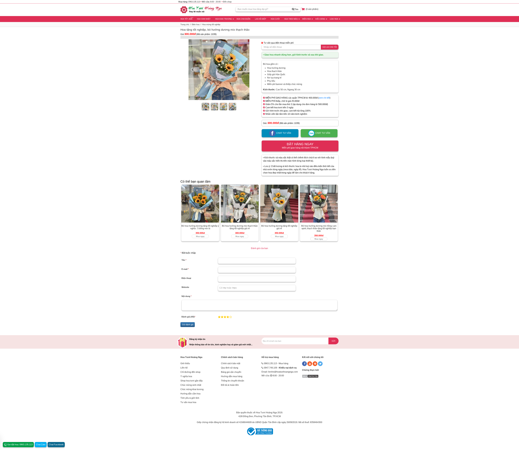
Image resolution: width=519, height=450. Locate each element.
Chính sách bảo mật (230, 363)
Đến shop (227, 2)
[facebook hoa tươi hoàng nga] (304, 363)
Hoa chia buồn (243, 19)
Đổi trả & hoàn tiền (230, 385)
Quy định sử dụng (229, 368)
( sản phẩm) (311, 9)
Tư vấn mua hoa (188, 402)
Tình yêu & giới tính (189, 398)
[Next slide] (245, 69)
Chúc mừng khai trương (192, 389)
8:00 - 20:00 (215, 2)
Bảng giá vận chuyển (231, 372)
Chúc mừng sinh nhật (190, 385)
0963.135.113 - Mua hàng (276, 363)
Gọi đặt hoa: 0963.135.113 (20, 444)
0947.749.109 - (280, 368)
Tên (184, 260)
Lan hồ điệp (260, 19)
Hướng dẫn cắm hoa (190, 394)
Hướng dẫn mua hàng (231, 376)
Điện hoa (306, 19)
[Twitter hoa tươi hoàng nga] (320, 363)
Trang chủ (184, 24)
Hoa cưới (275, 19)
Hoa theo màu (291, 19)
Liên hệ (184, 368)
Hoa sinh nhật (204, 19)
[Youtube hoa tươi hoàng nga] (309, 363)
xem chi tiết (324, 98)
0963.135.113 (194, 2)
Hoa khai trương (223, 19)
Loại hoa (334, 19)
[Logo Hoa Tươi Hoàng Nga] (201, 10)
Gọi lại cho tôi (329, 47)
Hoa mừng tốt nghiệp (211, 24)
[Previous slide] (193, 69)
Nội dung (187, 296)
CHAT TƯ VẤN (283, 133)
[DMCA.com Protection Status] (310, 376)
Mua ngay (200, 236)
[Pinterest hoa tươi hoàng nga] (315, 363)
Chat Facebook (56, 444)
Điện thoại (186, 278)
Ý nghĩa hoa (186, 376)
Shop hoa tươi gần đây (191, 381)
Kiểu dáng (320, 19)
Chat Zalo (40, 444)
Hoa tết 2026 (186, 19)
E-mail (185, 269)
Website (185, 287)
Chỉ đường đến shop (190, 372)
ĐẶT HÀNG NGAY (300, 145)
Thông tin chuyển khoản (232, 381)
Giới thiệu (185, 363)
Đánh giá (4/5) (188, 317)
